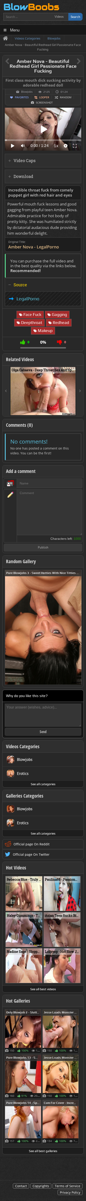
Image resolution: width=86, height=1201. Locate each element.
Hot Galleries (18, 1001)
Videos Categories (22, 746)
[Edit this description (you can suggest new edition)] (77, 190)
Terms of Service (67, 1186)
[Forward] (80, 391)
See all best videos (43, 989)
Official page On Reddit (32, 844)
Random (65, 97)
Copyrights (41, 1186)
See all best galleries (43, 1151)
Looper (44, 97)
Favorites (22, 97)
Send (43, 731)
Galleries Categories (24, 796)
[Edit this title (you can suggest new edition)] (72, 61)
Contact (21, 1186)
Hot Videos (16, 867)
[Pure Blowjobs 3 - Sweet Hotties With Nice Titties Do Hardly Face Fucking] (43, 627)
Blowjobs (27, 91)
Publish (43, 548)
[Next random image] (77, 627)
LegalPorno (28, 298)
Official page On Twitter (31, 854)
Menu (14, 30)
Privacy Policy (70, 1192)
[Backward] (6, 391)
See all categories (43, 784)
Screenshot (44, 102)
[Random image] (39, 1031)
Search (75, 17)
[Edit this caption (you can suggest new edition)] (79, 80)
